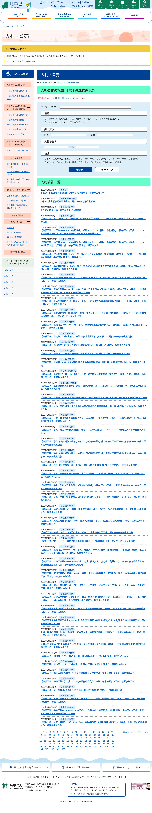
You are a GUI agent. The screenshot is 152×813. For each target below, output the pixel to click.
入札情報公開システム (61, 98)
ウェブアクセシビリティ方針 (99, 777)
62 (77, 741)
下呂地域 (96, 162)
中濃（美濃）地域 (118, 159)
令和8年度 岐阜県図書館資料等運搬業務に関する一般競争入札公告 (72, 193)
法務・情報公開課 (68, 198)
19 (112, 732)
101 (100, 746)
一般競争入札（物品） (83, 119)
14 (89, 732)
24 (59, 735)
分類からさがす (100, 6)
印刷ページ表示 (46, 83)
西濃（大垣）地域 (86, 159)
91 (54, 746)
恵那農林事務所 (67, 530)
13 (85, 732)
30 (86, 735)
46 (81, 738)
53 (113, 738)
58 (59, 741)
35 (108, 735)
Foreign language (61, 6)
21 (45, 735)
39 (50, 738)
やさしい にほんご (68, 2)
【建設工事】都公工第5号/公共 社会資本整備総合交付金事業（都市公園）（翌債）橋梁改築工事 (87, 673)
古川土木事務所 (67, 263)
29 (81, 735)
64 (86, 741)
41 (59, 738)
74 (54, 744)
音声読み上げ (87, 2)
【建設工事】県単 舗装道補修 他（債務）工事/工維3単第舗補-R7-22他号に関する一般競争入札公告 (89, 465)
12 (80, 732)
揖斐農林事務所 (67, 333)
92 (59, 746)
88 (41, 746)
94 (68, 746)
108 (63, 749)
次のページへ (142, 732)
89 (45, 746)
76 (63, 744)
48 (90, 738)
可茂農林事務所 (67, 403)
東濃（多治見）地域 (67, 162)
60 (68, 741)
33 (99, 735)
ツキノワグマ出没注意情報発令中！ (21, 61)
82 (90, 744)
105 (46, 749)
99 (90, 746)
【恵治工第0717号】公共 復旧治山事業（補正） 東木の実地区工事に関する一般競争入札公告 (87, 532)
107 (57, 749)
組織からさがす (133, 6)
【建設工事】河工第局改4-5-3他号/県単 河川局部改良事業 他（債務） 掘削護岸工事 (81, 690)
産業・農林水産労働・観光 (64, 15)
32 (95, 735)
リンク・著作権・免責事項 (37, 777)
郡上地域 (134, 159)
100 (95, 746)
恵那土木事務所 (67, 216)
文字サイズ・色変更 (84, 6)
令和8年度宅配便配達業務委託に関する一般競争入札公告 (68, 201)
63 (81, 741)
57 (54, 741)
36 (113, 735)
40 (54, 738)
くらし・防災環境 (18, 15)
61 (72, 741)
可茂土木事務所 (67, 415)
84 (99, 744)
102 (106, 746)
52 (108, 738)
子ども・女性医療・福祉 (41, 15)
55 (45, 741)
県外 (119, 162)
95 (72, 746)
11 (76, 732)
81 (86, 744)
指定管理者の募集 (17, 252)
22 (50, 735)
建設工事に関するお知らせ (18, 196)
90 (50, 746)
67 (99, 741)
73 (50, 744)
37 (41, 738)
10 (72, 732)
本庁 (48, 159)
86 (108, 744)
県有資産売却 (17, 215)
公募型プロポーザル (80, 122)
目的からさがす (111, 6)
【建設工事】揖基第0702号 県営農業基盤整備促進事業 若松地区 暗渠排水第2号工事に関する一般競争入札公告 (94, 397)
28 (77, 735)
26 (68, 735)
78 (72, 744)
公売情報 (10, 228)
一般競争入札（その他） (57, 122)
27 (72, 735)
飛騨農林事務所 (67, 653)
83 (95, 744)
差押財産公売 (16, 222)
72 (45, 744)
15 (94, 732)
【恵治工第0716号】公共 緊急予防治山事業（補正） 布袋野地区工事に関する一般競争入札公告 (88, 541)
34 (104, 735)
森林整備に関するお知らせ (18, 201)
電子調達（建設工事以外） (18, 151)
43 (68, 738)
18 (108, 732)
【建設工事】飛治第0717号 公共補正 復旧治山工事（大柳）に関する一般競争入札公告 (84, 664)
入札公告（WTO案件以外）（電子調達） (16, 143)
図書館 (63, 190)
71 (41, 744)
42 (63, 738)
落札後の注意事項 (14, 237)
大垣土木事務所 (67, 606)
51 (104, 738)
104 (41, 749)
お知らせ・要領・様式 (16, 190)
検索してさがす (144, 5)
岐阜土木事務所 (67, 558)
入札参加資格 (16, 158)
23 (54, 735)
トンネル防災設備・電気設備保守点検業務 (61, 210)
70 (113, 741)
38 (45, 738)
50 (99, 738)
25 (63, 735)
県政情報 (134, 15)
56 (50, 741)
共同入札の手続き (14, 232)
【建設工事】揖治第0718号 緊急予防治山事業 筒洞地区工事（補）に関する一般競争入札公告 (85, 345)
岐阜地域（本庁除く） (64, 159)
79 (77, 744)
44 (72, 738)
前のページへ (128, 732)
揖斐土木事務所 (67, 506)
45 (77, 738)
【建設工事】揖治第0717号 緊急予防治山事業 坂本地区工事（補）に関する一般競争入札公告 (85, 353)
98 (86, 746)
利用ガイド (56, 777)
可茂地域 (50, 162)
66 (95, 741)
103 (112, 746)
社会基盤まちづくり (87, 15)
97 (81, 746)
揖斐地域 (102, 159)
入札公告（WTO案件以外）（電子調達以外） (16, 107)
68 (104, 741)
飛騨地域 (109, 162)
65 (90, 741)
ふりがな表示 (48, 2)
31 (90, 735)
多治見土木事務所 (68, 371)
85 (104, 744)
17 (103, 732)
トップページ (7, 26)
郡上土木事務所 (67, 696)
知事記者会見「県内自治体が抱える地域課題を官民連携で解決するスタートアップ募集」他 (45, 56)
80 (81, 744)
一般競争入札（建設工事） (58, 119)
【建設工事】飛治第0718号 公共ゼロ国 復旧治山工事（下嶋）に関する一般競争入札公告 (85, 656)
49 (95, 738)
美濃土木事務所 (67, 207)
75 (59, 744)
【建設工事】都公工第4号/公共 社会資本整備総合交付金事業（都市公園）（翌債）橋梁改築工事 (87, 681)
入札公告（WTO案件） (16, 85)
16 (98, 732)
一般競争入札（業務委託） (109, 119)
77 (68, 744)
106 (52, 749)
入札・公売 (8, 270)
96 (77, 746)
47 (86, 738)
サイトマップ (120, 777)
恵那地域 (84, 162)
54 (41, 741)
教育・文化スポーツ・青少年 (111, 15)
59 (63, 741)
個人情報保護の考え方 (74, 777)
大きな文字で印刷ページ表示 (67, 83)
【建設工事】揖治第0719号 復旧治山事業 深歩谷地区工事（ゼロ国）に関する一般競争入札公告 (86, 336)
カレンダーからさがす (122, 6)
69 (108, 741)
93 (63, 746)
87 (113, 744)
